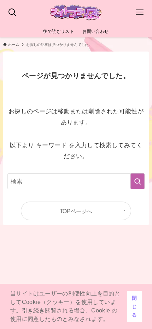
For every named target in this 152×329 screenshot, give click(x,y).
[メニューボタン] (139, 12)
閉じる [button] (134, 306)
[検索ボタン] (12, 12)
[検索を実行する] (137, 181)
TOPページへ (76, 211)
